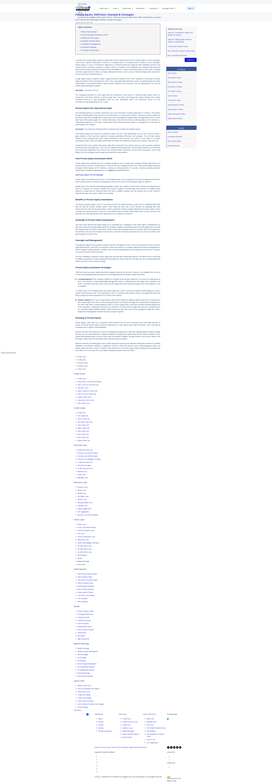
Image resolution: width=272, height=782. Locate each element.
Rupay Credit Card (84, 440)
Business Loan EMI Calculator (88, 515)
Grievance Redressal (105, 731)
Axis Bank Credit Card (85, 422)
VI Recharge (82, 661)
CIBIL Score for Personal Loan (88, 385)
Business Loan (83, 487)
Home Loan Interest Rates (87, 527)
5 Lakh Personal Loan (85, 468)
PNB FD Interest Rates (85, 583)
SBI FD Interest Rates (85, 577)
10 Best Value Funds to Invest (178, 46)
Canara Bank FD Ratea (85, 592)
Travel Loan (82, 475)
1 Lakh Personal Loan (85, 462)
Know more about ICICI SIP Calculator (89, 175)
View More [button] (77, 710)
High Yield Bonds (83, 639)
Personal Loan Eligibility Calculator (89, 459)
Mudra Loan (82, 490)
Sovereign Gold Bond (175, 137)
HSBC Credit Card (84, 428)
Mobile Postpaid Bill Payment (88, 651)
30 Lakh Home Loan (85, 546)
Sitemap (144, 747)
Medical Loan (82, 471)
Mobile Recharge (83, 648)
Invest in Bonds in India (86, 611)
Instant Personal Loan (85, 450)
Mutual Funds (127, 737)
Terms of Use (116, 747)
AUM (125, 346)
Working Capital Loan (85, 502)
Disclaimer (124, 747)
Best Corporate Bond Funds (177, 55)
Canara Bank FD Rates (175, 109)
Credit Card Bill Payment (130, 734)
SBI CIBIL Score (83, 388)
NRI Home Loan (83, 540)
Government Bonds (174, 141)
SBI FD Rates (172, 73)
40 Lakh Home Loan (85, 549)
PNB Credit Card (83, 431)
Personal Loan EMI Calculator (88, 456)
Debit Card (150, 719)
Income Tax (151, 740)
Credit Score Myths (84, 695)
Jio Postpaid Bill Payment (86, 667)
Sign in (190, 8)
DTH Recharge (83, 707)
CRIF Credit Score (84, 403)
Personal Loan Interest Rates (88, 453)
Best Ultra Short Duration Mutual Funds (181, 51)
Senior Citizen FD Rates (86, 589)
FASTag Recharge (84, 673)
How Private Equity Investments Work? (94, 35)
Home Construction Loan (86, 537)
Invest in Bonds (173, 132)
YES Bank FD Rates (174, 100)
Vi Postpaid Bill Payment (86, 670)
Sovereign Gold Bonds (85, 614)
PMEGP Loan (82, 499)
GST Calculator (83, 598)
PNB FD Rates (173, 96)
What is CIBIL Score (84, 686)
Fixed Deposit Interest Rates (87, 574)
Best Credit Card (83, 437)
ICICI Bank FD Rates (174, 91)
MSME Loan (82, 493)
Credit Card (81, 413)
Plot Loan (81, 534)
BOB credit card (83, 434)
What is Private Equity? (89, 32)
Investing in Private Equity (90, 50)
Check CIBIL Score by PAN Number (90, 382)
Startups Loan (82, 506)
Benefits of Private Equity (90, 38)
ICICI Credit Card (83, 425)
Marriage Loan (83, 478)
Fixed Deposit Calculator (86, 586)
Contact (101, 725)
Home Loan (82, 524)
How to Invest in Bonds (86, 630)
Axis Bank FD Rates (174, 78)
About (100, 719)
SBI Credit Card (83, 416)
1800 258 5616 (83, 15)
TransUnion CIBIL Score (86, 400)
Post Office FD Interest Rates (88, 580)
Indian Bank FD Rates (175, 118)
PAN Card (150, 725)
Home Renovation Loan (86, 530)
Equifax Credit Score (84, 397)
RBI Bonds (81, 636)
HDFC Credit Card (84, 419)
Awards (100, 728)
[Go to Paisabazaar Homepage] (83, 8)
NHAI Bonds (82, 633)
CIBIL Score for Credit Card (87, 394)
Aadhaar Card (151, 722)
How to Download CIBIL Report (88, 689)
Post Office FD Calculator (86, 595)
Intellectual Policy (135, 747)
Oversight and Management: (91, 44)
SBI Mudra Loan (83, 496)
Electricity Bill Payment (85, 676)
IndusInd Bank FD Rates (176, 105)
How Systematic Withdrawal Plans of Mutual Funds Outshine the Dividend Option (112, 129)
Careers (101, 722)
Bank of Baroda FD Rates (176, 114)
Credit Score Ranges (84, 698)
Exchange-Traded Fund (83, 339)
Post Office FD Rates (175, 87)
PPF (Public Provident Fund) (156, 728)
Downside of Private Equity (90, 41)
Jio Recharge (82, 658)
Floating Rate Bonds (85, 627)
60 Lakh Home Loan (85, 552)
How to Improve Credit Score (88, 391)
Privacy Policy (106, 747)
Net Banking (151, 731)
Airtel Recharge (83, 654)
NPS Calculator (83, 602)
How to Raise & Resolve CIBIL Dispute (91, 704)
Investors (98, 747)
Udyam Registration (84, 509)
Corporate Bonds (174, 146)
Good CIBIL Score (84, 692)
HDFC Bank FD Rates (175, 82)
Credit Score (82, 379)
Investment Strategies (88, 47)
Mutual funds (80, 332)
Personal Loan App (84, 465)
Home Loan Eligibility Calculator (88, 543)
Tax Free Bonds (83, 623)
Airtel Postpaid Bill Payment (87, 664)
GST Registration (83, 512)
